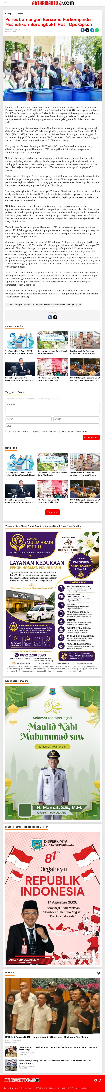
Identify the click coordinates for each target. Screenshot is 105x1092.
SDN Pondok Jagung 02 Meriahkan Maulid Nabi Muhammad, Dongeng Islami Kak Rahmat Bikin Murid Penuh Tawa (52, 379)
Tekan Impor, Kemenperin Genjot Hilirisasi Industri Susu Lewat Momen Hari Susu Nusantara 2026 (55, 1062)
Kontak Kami (63, 1088)
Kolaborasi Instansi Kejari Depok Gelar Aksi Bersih (52, 352)
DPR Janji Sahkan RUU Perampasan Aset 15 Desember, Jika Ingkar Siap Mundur (47, 1037)
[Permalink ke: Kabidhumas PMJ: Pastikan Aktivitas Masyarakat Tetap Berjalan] (85, 340)
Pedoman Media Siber (81, 1088)
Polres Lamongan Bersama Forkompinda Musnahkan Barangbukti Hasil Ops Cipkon (44, 304)
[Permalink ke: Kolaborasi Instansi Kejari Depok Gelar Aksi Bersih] (52, 340)
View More (52, 512)
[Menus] (5, 3)
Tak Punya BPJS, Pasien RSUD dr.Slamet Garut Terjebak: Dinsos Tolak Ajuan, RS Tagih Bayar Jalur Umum (20, 352)
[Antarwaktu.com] (53, 3)
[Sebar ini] (83, 30)
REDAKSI (39, 1088)
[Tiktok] (55, 317)
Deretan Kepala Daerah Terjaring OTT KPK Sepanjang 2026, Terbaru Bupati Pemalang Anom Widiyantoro (58, 1048)
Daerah (8, 31)
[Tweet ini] (87, 30)
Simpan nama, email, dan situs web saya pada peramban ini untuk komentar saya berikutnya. (49, 431)
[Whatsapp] (97, 30)
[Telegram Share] (92, 30)
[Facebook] (50, 317)
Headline (14, 31)
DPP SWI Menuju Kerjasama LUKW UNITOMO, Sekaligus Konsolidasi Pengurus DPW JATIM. (85, 379)
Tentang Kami (26, 1088)
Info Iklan (50, 1088)
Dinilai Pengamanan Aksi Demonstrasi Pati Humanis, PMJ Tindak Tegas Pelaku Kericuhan (19, 379)
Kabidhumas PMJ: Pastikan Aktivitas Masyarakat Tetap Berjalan (82, 352)
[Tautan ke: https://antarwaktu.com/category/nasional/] (98, 973)
